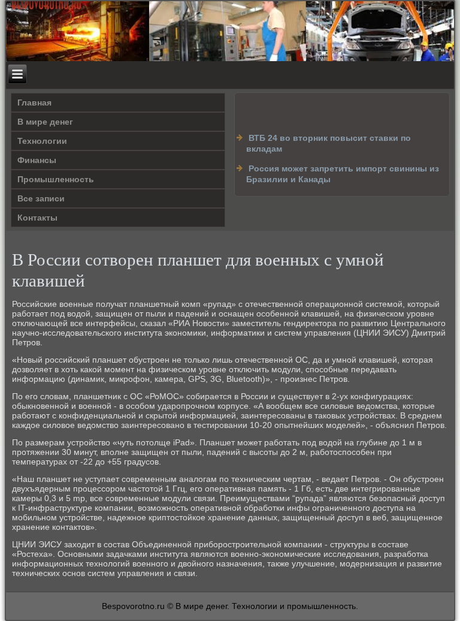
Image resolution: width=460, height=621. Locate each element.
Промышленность (55, 179)
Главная (34, 102)
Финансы (36, 160)
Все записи (41, 198)
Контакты (37, 217)
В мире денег (45, 121)
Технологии (42, 141)
